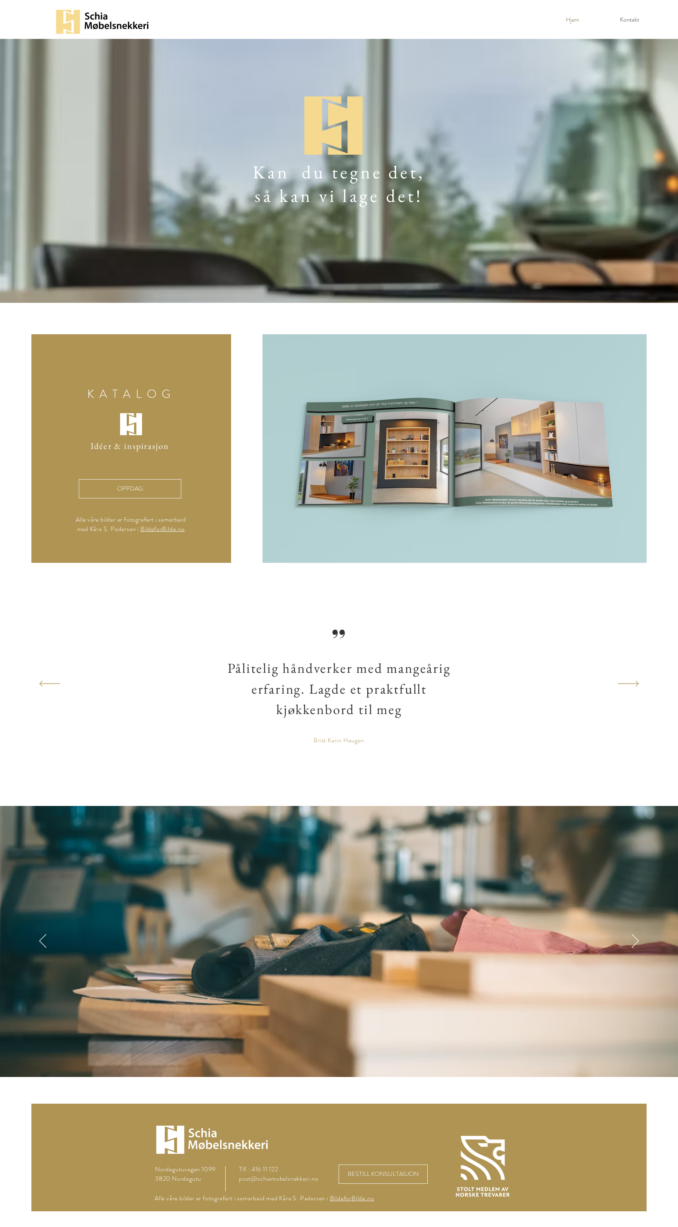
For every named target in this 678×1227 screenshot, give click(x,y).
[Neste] (628, 684)
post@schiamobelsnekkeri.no (279, 1178)
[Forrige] (49, 684)
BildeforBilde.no (162, 528)
